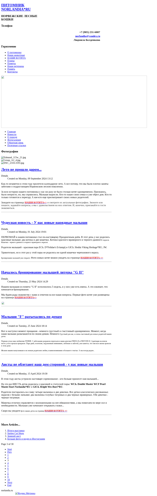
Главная (11, 131)
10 (8, 479)
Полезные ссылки (16, 145)
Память (11, 69)
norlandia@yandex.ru (87, 36)
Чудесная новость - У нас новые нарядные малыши (44, 223)
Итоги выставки (16, 430)
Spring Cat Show (15, 433)
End (9, 485)
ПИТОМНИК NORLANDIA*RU (16, 7)
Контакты (12, 71)
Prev (9, 452)
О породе (12, 137)
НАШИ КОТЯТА (16, 58)
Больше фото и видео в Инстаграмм (26, 439)
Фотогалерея (14, 140)
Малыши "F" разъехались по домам (31, 317)
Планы (11, 60)
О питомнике (14, 52)
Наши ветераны (15, 66)
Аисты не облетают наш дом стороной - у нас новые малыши (52, 364)
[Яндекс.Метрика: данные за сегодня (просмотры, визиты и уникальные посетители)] (25, 493)
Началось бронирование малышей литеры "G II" (42, 272)
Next (9, 482)
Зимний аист (14, 436)
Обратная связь (15, 142)
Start (9, 449)
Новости (11, 134)
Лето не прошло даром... (21, 169)
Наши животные (16, 55)
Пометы (11, 63)
